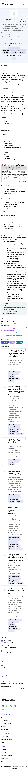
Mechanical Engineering (11, 41)
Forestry (11, 37)
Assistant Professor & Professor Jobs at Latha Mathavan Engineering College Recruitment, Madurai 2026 (16, 472)
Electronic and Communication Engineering (13, 33)
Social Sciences (17, 606)
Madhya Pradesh (18, 617)
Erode (11, 369)
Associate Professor (8, 50)
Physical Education (13, 364)
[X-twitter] (7, 709)
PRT (19, 604)
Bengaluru (12, 573)
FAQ (2, 761)
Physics (20, 41)
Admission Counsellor (15, 620)
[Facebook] (3, 706)
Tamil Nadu (16, 369)
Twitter (12, 342)
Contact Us (4, 750)
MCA (16, 569)
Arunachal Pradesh (17, 43)
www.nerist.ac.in (21, 249)
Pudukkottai (12, 534)
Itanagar (9, 43)
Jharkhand (16, 457)
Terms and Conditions (6, 755)
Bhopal (11, 617)
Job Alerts (3, 726)
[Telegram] (3, 709)
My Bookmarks (4, 729)
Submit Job (3, 742)
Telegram (20, 333)
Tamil (20, 487)
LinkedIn (20, 342)
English (9, 487)
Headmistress (12, 626)
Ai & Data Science (14, 477)
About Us (3, 752)
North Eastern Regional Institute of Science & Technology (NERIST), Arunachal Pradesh (13, 682)
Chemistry (20, 24)
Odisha (17, 422)
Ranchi (11, 457)
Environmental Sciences (14, 600)
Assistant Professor (14, 48)
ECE (16, 405)
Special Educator (12, 608)
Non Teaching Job (14, 378)
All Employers (4, 736)
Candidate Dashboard (6, 723)
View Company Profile (7, 686)
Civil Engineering (14, 397)
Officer (11, 381)
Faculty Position (21, 50)
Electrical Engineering (17, 30)
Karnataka (18, 573)
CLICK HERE (15, 322)
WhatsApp (13, 333)
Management (12, 39)
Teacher (19, 549)
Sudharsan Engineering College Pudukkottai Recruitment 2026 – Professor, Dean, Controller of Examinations (16, 510)
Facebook (5, 342)
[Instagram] (11, 706)
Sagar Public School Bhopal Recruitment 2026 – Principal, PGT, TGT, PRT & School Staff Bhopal (16, 591)
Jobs (2, 717)
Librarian (14, 52)
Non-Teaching (17, 362)
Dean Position (13, 542)
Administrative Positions (15, 360)
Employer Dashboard (6, 739)
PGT (16, 602)
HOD (18, 546)
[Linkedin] (15, 706)
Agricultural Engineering (10, 24)
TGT (14, 612)
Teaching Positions (13, 367)
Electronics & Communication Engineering (13, 35)
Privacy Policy (4, 758)
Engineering (5, 37)
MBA (16, 530)
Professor (22, 52)
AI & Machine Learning (15, 563)
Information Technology (14, 528)
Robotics (10, 606)
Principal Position (13, 629)
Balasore (11, 422)
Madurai (11, 492)
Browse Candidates (6, 720)
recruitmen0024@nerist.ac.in (15, 252)
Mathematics (19, 39)
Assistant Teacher (13, 427)
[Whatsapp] (7, 706)
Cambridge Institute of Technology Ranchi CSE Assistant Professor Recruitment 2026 (14, 442)
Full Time (5, 52)
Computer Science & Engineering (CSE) (14, 520)
